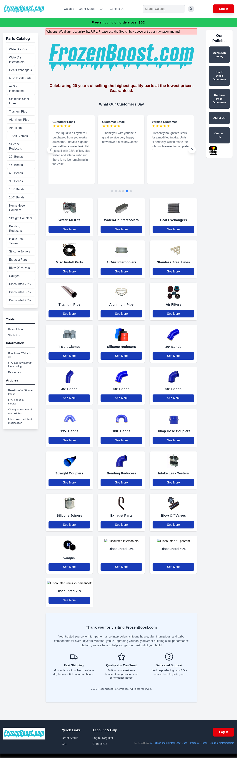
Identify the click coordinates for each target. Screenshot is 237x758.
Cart (102, 8)
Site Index (14, 335)
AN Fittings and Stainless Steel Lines (168, 743)
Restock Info (15, 329)
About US (219, 117)
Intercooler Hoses (198, 743)
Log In (223, 8)
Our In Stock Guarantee (219, 76)
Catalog (69, 8)
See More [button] (69, 229)
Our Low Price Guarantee (219, 98)
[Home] (24, 9)
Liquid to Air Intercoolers (222, 743)
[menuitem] (21, 49)
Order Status (87, 8)
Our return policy (219, 54)
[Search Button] (191, 9)
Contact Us (117, 8)
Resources (14, 372)
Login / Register (102, 737)
